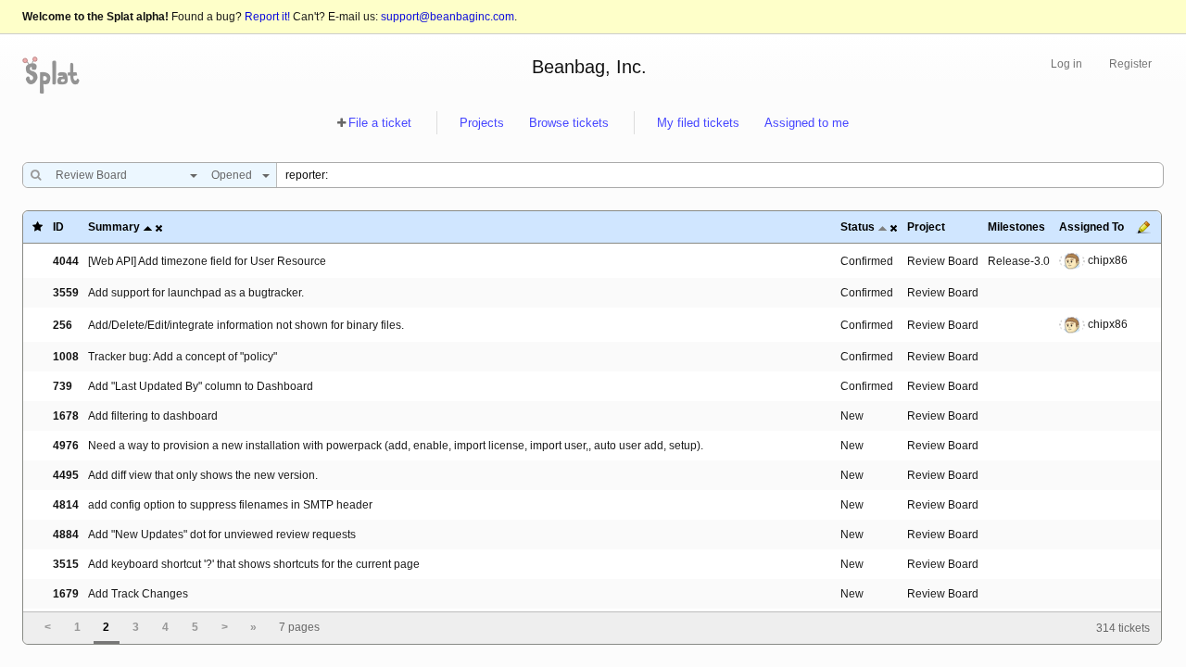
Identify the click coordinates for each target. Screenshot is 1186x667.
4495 (66, 475)
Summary (114, 226)
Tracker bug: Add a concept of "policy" (182, 356)
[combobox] (121, 175)
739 (62, 386)
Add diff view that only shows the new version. (203, 475)
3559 (66, 292)
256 (62, 325)
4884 (66, 534)
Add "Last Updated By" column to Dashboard (200, 386)
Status (857, 226)
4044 (66, 261)
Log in (1066, 63)
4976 (66, 445)
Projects (482, 123)
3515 (66, 564)
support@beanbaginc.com (447, 16)
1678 (66, 416)
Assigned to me (806, 123)
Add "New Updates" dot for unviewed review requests (222, 534)
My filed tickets (698, 123)
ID (58, 226)
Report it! (267, 16)
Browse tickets (569, 123)
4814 (66, 504)
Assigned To (1091, 226)
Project (926, 226)
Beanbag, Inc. (589, 67)
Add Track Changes (138, 593)
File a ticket (379, 123)
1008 (66, 356)
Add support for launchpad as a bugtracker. (196, 292)
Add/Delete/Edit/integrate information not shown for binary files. (246, 325)
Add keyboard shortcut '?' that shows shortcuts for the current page (254, 564)
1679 (66, 593)
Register (1130, 63)
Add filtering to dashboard (153, 416)
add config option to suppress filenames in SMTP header (230, 504)
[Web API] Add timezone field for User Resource (207, 261)
